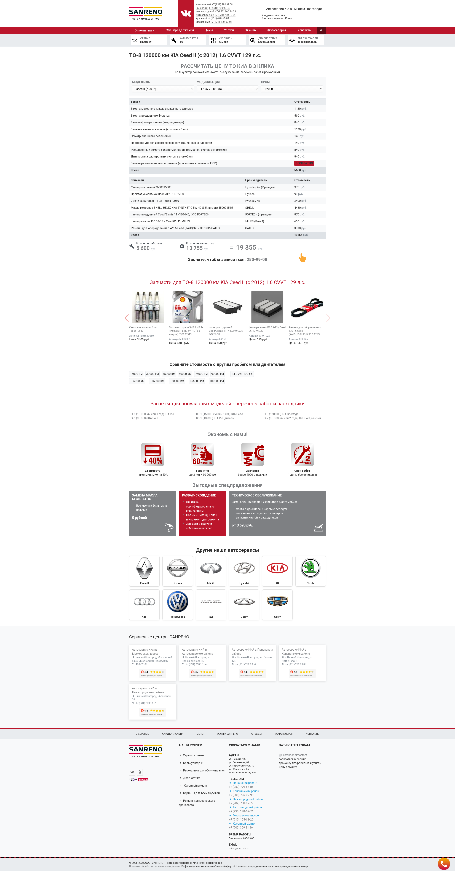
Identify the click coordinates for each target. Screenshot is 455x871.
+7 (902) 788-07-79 (241, 803)
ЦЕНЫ (200, 733)
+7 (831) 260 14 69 (225, 11)
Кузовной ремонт (195, 785)
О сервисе (142, 733)
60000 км (185, 374)
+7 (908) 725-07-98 (241, 795)
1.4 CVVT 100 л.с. (242, 374)
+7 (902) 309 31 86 (241, 827)
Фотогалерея (277, 30)
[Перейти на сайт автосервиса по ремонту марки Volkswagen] (178, 605)
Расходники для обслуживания (203, 770)
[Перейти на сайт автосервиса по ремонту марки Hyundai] (244, 571)
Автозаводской (205, 15)
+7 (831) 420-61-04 (218, 18)
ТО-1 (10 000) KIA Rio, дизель (215, 418)
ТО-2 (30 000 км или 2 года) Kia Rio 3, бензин (291, 418)
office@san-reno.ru (239, 848)
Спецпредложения (180, 30)
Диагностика (191, 778)
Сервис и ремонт (194, 755)
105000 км (137, 381)
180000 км (217, 381)
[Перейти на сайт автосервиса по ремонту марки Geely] (277, 605)
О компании (143, 30)
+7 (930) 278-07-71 (241, 811)
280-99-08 (257, 259)
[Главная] (145, 13)
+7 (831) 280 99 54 (219, 8)
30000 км (152, 374)
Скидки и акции (172, 733)
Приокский (202, 8)
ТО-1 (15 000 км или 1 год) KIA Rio (151, 414)
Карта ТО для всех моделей (201, 793)
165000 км (197, 381)
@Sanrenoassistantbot (293, 755)
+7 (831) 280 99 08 (222, 4)
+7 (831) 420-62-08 (221, 21)
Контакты (304, 30)
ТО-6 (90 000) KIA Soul (143, 418)
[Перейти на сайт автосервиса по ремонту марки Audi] (144, 605)
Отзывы (251, 30)
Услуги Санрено (227, 733)
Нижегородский (205, 11)
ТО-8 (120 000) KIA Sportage (280, 414)
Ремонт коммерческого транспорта (197, 803)
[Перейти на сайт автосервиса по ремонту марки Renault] (144, 571)
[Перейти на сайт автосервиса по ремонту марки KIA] (277, 571)
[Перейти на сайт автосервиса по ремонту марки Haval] (211, 605)
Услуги (229, 30)
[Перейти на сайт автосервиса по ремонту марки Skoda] (311, 571)
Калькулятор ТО (193, 763)
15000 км (136, 374)
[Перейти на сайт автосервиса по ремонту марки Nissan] (178, 571)
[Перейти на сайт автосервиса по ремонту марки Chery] (244, 605)
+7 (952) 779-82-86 (241, 787)
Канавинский (203, 4)
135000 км (157, 381)
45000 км (169, 374)
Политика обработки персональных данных (154, 866)
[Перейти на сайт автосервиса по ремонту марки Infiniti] (211, 571)
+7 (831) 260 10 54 (225, 15)
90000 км (217, 374)
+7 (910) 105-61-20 (241, 819)
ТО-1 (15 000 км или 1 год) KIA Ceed (219, 414)
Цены (209, 30)
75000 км (201, 374)
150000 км (177, 381)
